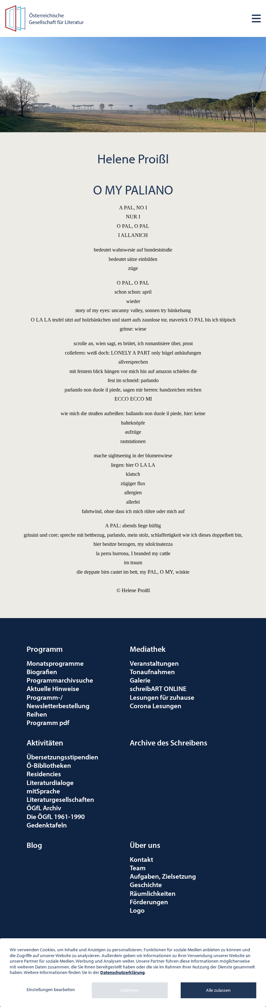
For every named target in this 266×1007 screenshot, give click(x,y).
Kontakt (141, 859)
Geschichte (146, 884)
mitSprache (43, 791)
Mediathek (147, 649)
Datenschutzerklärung (122, 972)
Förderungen (149, 901)
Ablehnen (129, 990)
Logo (137, 910)
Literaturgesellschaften (60, 799)
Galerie (140, 680)
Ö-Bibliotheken (49, 765)
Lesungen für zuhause (162, 697)
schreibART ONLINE (158, 688)
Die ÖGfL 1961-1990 (56, 816)
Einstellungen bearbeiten (51, 989)
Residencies (44, 773)
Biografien (42, 671)
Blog (34, 845)
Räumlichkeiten (152, 893)
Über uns (145, 845)
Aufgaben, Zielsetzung (163, 876)
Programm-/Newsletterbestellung (58, 701)
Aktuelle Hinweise (53, 688)
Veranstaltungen (154, 663)
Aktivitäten (45, 742)
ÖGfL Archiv (44, 807)
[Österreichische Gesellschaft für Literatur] (45, 17)
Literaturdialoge (50, 782)
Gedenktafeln (47, 825)
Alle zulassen (218, 990)
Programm (45, 649)
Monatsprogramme (55, 663)
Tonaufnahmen (152, 671)
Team (138, 867)
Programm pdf (48, 722)
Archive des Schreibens (168, 742)
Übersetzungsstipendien (62, 757)
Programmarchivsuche (60, 680)
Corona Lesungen (155, 705)
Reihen (37, 714)
